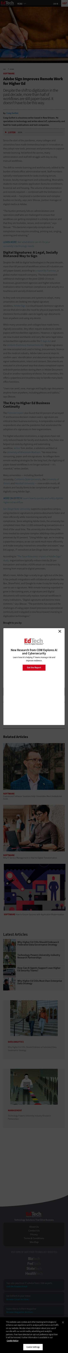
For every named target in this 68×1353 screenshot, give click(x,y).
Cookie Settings (33, 1347)
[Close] (62, 1322)
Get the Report (34, 667)
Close (59, 631)
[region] (34, 1335)
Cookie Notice (12, 1340)
